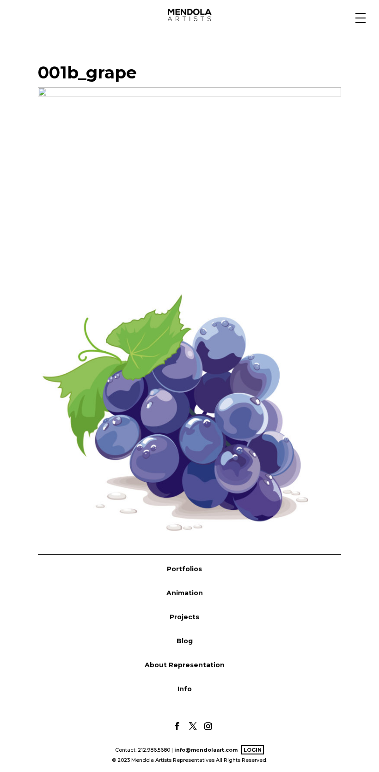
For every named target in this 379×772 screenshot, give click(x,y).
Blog (185, 641)
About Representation (185, 665)
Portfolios (184, 569)
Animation (184, 593)
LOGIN (253, 750)
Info (184, 689)
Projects (184, 617)
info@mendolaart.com (206, 750)
